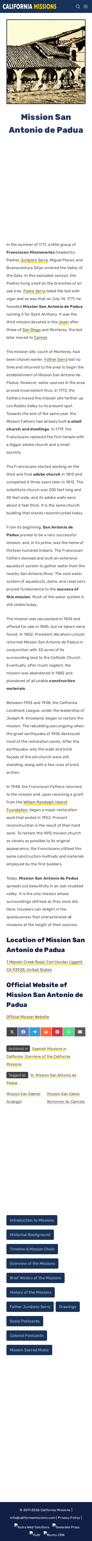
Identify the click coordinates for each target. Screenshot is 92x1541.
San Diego (31, 329)
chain (64, 322)
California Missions (56, 1510)
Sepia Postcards (25, 1321)
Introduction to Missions (32, 1220)
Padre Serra (34, 291)
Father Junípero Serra (30, 1306)
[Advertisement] (46, 188)
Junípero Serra (34, 260)
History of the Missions (30, 1292)
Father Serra (55, 359)
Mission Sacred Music (29, 1350)
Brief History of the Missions (35, 1278)
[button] (77, 6)
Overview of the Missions (32, 1263)
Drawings (67, 1306)
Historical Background (30, 1234)
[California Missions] (29, 6)
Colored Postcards (27, 1335)
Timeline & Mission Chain (32, 1249)
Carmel (40, 337)
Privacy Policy (69, 1518)
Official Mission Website (27, 1016)
